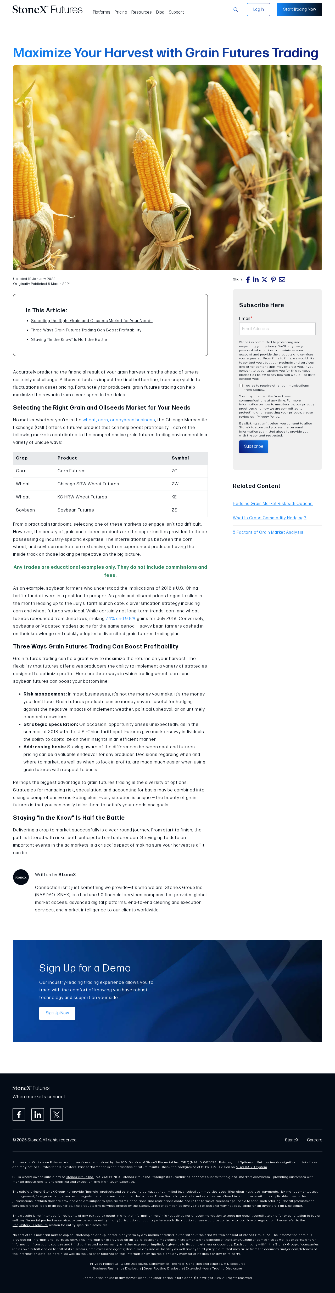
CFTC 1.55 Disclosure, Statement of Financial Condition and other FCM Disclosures (180, 1264)
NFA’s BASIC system (251, 1167)
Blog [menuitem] (160, 12)
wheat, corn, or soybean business (119, 420)
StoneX (292, 1140)
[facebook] (248, 280)
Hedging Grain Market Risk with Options (273, 503)
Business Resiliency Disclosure (117, 1269)
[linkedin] (256, 280)
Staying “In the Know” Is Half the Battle (69, 339)
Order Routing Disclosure (164, 1269)
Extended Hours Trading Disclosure (214, 1269)
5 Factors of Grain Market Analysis (268, 532)
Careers (314, 1140)
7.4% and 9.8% (121, 618)
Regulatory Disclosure (30, 1225)
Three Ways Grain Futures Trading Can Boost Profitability (86, 330)
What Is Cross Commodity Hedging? (269, 518)
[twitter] (265, 280)
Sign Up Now (57, 1013)
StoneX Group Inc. (80, 1177)
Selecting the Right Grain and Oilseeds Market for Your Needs (92, 320)
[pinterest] (273, 280)
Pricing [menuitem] (121, 12)
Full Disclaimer (290, 1206)
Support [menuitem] (176, 12)
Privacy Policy (101, 1264)
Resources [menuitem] (141, 12)
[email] (282, 280)
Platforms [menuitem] (102, 12)
